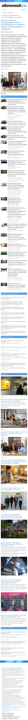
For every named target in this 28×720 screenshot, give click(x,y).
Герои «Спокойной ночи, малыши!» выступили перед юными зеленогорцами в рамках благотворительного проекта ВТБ (13, 332)
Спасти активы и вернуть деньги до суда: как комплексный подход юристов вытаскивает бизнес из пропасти (17, 130)
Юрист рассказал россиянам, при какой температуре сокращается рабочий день (17, 262)
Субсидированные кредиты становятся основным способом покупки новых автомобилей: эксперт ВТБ (13, 313)
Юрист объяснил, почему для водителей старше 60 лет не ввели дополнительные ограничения (17, 226)
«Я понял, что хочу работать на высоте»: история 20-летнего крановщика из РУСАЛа (11, 581)
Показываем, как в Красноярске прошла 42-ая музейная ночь (13, 348)
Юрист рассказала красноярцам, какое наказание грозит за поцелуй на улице (14, 200)
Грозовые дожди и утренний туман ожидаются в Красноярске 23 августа (12, 648)
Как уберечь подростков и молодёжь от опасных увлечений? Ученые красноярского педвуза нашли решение (12, 308)
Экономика (19, 17)
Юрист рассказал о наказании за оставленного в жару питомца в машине (17, 285)
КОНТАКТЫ (9, 661)
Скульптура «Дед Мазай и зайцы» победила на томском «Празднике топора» (13, 632)
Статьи (4, 12)
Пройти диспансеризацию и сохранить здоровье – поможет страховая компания (14, 433)
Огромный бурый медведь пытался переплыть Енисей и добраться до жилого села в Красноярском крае (13, 642)
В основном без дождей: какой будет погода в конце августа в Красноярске (13, 653)
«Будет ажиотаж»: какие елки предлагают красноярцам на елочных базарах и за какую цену (13, 354)
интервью (3, 577)
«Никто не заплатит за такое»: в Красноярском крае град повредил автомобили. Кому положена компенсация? (17, 272)
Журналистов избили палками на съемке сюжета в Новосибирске (12, 341)
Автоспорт (4, 612)
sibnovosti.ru (22, 674)
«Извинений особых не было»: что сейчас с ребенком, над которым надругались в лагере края (17, 236)
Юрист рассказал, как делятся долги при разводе (17, 245)
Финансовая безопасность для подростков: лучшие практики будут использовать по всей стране (13, 317)
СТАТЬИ (5, 374)
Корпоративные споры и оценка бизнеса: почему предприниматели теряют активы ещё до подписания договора (17, 110)
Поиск (23, 9)
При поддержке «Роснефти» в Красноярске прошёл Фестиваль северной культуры (12, 544)
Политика (5, 17)
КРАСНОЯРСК (10, 1)
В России (16, 15)
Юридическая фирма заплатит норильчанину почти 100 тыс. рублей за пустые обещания (16, 186)
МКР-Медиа (9, 12)
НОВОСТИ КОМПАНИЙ (10, 293)
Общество (12, 17)
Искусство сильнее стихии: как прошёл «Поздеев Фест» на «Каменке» (14, 400)
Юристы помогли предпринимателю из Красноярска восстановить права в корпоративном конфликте (13, 24)
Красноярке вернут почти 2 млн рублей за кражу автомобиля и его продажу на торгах (17, 163)
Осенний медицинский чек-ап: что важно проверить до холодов (12, 488)
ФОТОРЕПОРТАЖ (8, 337)
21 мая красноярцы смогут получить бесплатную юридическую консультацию (17, 142)
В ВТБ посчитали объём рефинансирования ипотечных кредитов (13, 322)
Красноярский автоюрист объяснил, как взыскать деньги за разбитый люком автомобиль (17, 173)
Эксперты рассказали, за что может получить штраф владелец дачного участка (17, 253)
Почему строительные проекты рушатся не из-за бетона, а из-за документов (17, 122)
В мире (11, 15)
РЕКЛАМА (19, 661)
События (3, 396)
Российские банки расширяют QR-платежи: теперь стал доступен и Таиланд (13, 298)
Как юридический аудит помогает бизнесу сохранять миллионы (17, 137)
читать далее (5, 69)
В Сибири (5, 15)
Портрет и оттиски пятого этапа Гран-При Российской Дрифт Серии (14, 616)
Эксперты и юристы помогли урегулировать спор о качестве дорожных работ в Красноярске (17, 102)
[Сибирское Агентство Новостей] (14, 5)
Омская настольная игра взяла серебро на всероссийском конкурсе (16, 152)
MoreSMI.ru (6, 711)
